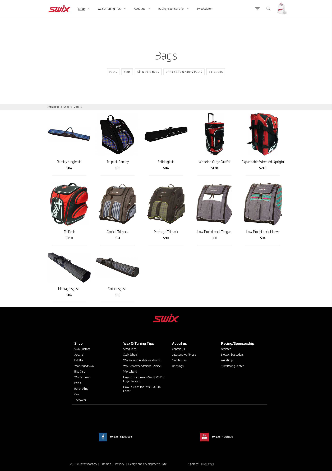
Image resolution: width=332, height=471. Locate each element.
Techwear (80, 400)
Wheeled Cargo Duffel (214, 161)
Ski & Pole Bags (148, 71)
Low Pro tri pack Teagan (214, 231)
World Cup (227, 360)
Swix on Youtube (222, 437)
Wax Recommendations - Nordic (142, 360)
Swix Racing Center (232, 366)
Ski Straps (216, 71)
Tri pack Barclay (118, 161)
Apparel (79, 354)
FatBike (78, 360)
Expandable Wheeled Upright (263, 161)
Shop (66, 106)
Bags (127, 71)
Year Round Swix (84, 366)
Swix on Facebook (121, 437)
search (268, 8)
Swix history (179, 360)
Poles (77, 383)
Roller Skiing (81, 388)
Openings (178, 366)
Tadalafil (136, 381)
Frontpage (53, 106)
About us (179, 343)
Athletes (226, 349)
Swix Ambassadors (232, 354)
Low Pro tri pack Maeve (263, 231)
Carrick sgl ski (117, 288)
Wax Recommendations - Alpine (142, 366)
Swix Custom (82, 349)
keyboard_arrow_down (85, 343)
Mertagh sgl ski (69, 288)
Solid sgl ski (166, 161)
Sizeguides (129, 349)
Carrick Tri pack (117, 231)
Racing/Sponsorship (237, 343)
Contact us (178, 349)
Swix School (130, 354)
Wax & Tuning (82, 377)
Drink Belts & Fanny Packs (184, 71)
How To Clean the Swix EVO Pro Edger (142, 389)
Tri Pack (69, 231)
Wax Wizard (130, 371)
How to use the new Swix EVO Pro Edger (143, 379)
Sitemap (106, 464)
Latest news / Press (184, 354)
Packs (113, 71)
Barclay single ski (69, 161)
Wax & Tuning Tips (138, 343)
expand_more (88, 8)
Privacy (119, 464)
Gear (76, 106)
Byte (164, 464)
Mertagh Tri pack (166, 231)
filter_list (257, 8)
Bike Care (79, 371)
